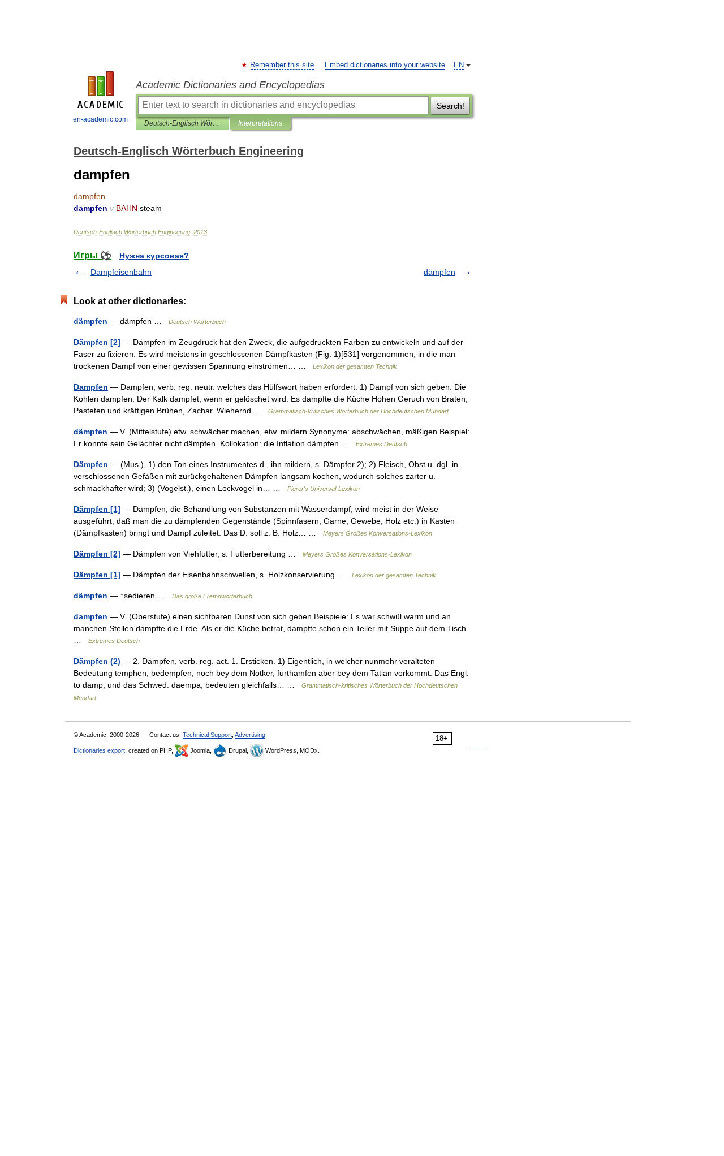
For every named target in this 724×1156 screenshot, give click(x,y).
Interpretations (260, 123)
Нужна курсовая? (154, 255)
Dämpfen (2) (97, 661)
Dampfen (91, 386)
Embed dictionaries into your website (385, 65)
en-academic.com (100, 119)
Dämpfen (91, 464)
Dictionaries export (99, 750)
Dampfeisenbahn (121, 272)
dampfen (90, 616)
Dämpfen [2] (97, 342)
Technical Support (207, 734)
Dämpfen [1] (97, 509)
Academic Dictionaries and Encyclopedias (230, 84)
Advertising (250, 734)
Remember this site (282, 65)
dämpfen (439, 272)
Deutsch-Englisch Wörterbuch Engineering (182, 123)
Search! (450, 105)
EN (459, 65)
